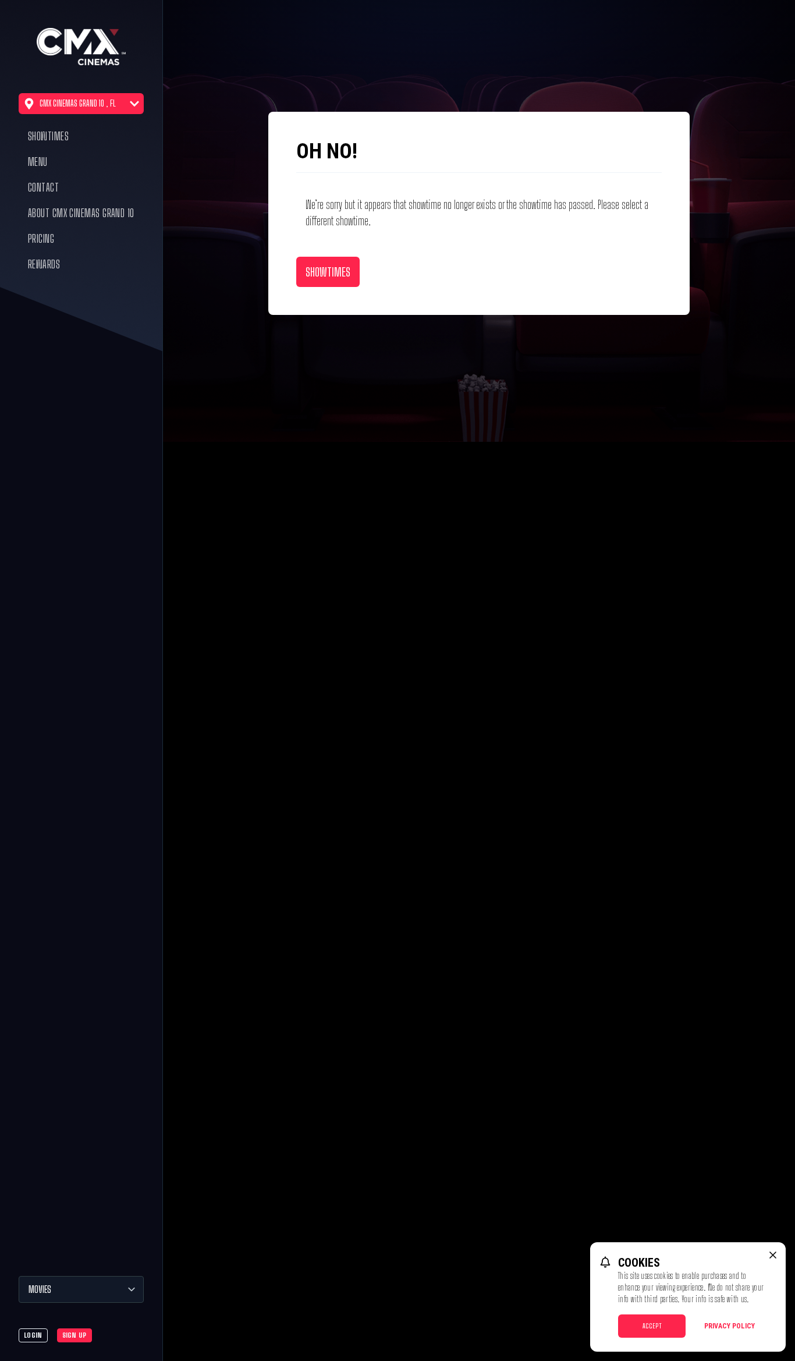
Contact (43, 187)
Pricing (41, 238)
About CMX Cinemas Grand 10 (81, 213)
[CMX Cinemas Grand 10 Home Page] (81, 46)
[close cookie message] (773, 1255)
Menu (38, 161)
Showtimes (48, 136)
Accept (652, 1325)
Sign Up (74, 1335)
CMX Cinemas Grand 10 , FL (78, 103)
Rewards (44, 264)
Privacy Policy (729, 1326)
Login (33, 1335)
